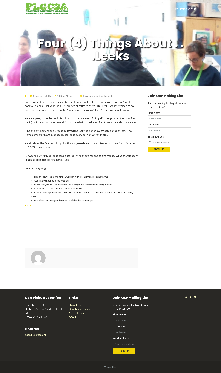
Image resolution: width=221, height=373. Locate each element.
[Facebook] (190, 297)
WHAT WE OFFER (145, 9)
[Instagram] (195, 297)
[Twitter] (186, 297)
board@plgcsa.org (35, 334)
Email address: (156, 136)
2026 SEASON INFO (118, 9)
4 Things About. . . (65, 96)
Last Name (154, 124)
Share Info (75, 305)
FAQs (166, 9)
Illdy (114, 367)
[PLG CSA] (46, 8)
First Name (154, 112)
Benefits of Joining (80, 308)
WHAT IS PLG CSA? (185, 9)
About (72, 316)
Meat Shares (76, 313)
